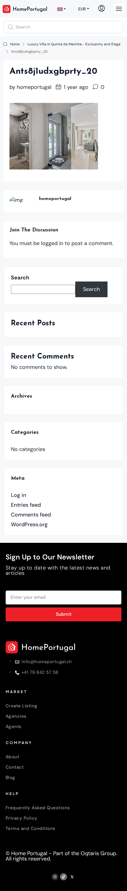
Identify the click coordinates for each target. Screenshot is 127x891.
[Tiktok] (63, 876)
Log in (18, 495)
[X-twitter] (72, 876)
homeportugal (34, 87)
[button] (119, 9)
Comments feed (31, 514)
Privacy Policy (22, 818)
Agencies (16, 716)
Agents (14, 727)
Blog (10, 777)
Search (20, 277)
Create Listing (22, 706)
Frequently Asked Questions (38, 808)
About (12, 757)
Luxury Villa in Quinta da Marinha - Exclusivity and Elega (74, 44)
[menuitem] (101, 9)
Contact (15, 767)
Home (15, 44)
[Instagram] (54, 876)
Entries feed (26, 504)
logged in (52, 243)
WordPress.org (29, 524)
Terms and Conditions (31, 828)
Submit (63, 614)
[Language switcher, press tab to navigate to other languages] (62, 9)
